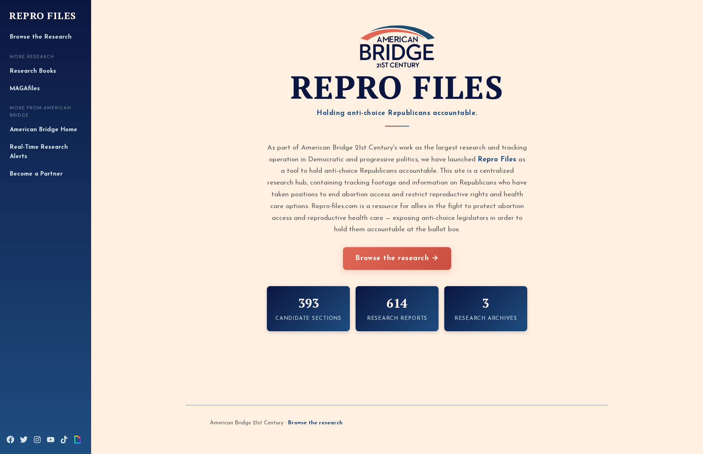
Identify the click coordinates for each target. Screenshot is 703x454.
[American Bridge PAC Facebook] (10, 439)
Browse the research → (397, 258)
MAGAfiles (25, 89)
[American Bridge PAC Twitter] (24, 439)
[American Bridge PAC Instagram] (37, 439)
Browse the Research (41, 37)
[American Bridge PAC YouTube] (51, 439)
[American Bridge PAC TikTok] (64, 439)
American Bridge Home (43, 130)
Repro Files (42, 16)
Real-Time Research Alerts (39, 152)
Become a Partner (36, 174)
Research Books (33, 71)
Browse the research (315, 423)
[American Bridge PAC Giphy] (77, 439)
